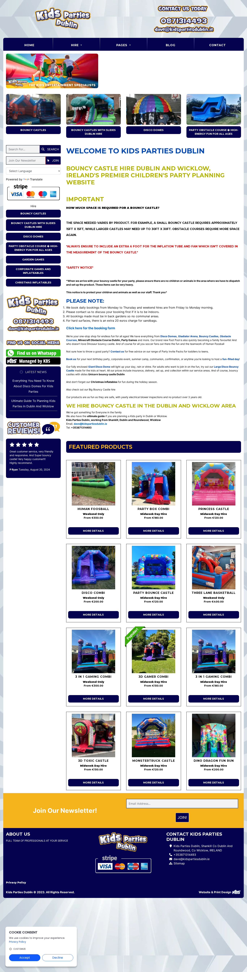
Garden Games (33, 259)
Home (38, 45)
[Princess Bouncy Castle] (214, 483)
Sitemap (179, 863)
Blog (170, 45)
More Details (93, 530)
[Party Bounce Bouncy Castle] (153, 567)
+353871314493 (185, 854)
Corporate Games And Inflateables (33, 271)
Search (52, 149)
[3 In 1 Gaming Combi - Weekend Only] (93, 651)
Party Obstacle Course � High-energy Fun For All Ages (213, 131)
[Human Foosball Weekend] (93, 483)
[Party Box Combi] (153, 483)
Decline (57, 958)
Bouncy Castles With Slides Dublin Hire (93, 131)
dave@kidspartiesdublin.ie (192, 859)
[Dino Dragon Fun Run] (214, 735)
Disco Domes (154, 130)
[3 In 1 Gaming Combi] (214, 651)
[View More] (33, 109)
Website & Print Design (215, 892)
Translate (36, 179)
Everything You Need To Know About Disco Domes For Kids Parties (33, 386)
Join (55, 160)
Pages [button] (122, 45)
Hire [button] (75, 45)
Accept (24, 958)
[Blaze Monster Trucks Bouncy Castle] (153, 735)
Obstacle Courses (188, 229)
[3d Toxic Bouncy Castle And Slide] (93, 735)
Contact (217, 45)
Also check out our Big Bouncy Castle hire (90, 389)
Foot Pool (174, 340)
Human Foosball (215, 343)
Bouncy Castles (33, 130)
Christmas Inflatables (33, 282)
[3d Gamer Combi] (153, 651)
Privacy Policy (16, 882)
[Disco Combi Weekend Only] (93, 567)
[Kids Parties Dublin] (63, 19)
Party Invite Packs (172, 351)
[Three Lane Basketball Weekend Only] (214, 567)
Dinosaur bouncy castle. (101, 343)
